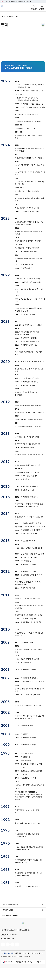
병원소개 (9, 17)
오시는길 (26, 953)
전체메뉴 (42, 9)
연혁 (17, 17)
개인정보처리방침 (7, 953)
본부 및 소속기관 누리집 (10, 905)
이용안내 (18, 953)
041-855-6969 (9, 939)
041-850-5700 (12, 935)
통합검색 (34, 9)
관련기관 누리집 (7, 910)
